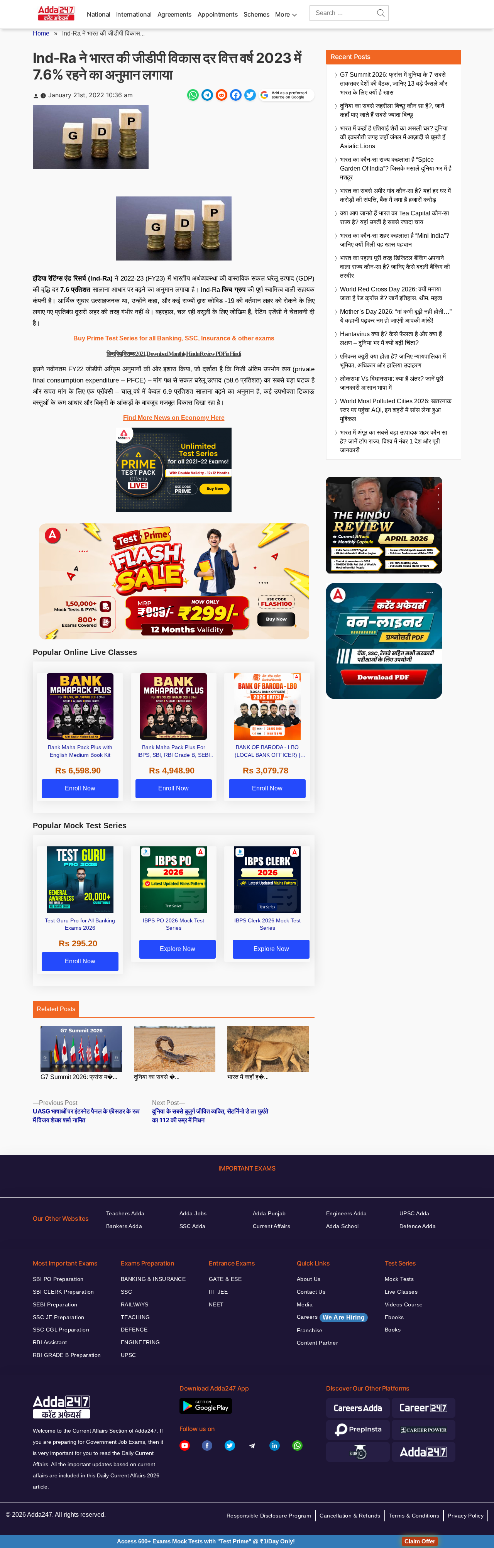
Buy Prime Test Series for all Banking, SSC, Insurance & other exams (173, 338)
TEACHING (135, 1317)
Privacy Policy (466, 1515)
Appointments (218, 14)
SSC (126, 1292)
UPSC (128, 1355)
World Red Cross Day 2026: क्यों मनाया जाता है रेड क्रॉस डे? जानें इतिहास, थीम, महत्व (391, 293)
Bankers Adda (124, 1226)
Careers (331, 1317)
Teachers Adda (125, 1213)
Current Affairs (271, 1226)
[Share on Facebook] (236, 95)
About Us (308, 1279)
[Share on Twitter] (250, 95)
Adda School (342, 1226)
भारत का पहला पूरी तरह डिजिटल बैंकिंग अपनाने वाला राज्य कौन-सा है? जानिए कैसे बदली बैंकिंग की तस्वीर (395, 267)
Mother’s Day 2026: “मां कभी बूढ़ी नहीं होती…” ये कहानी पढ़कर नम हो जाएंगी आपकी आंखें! (396, 316)
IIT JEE (218, 1292)
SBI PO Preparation (58, 1279)
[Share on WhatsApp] (193, 95)
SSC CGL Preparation (61, 1329)
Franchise (310, 1330)
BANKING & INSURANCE (153, 1279)
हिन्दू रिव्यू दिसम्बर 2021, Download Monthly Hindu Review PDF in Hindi (173, 353)
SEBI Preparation (55, 1304)
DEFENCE (134, 1329)
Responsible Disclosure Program (269, 1515)
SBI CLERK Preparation (63, 1292)
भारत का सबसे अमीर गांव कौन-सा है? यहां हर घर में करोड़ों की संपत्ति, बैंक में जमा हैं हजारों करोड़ (395, 195)
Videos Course (404, 1304)
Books (393, 1329)
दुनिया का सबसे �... (156, 1077)
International (134, 14)
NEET (216, 1304)
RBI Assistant (50, 1342)
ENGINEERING (140, 1342)
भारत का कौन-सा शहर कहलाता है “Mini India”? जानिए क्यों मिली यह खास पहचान (394, 240)
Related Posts (56, 1009)
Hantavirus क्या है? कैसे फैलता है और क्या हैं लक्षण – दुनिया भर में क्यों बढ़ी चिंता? (391, 338)
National (98, 14)
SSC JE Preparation (59, 1317)
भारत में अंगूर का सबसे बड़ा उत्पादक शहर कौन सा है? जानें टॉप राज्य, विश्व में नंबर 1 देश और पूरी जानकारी (393, 441)
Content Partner (317, 1343)
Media (305, 1304)
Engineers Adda (346, 1213)
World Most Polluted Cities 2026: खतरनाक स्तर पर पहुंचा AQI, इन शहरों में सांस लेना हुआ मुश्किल (396, 410)
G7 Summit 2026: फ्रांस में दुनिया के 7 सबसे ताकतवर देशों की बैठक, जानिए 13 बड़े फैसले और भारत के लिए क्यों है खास (393, 83)
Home (41, 33)
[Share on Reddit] (221, 95)
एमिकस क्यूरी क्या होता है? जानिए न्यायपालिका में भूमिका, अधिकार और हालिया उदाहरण (393, 361)
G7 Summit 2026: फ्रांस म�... (79, 1077)
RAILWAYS (134, 1304)
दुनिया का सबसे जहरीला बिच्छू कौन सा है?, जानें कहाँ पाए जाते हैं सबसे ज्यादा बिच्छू (392, 110)
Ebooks (394, 1317)
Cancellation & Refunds (350, 1515)
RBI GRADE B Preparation (67, 1355)
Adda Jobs (193, 1213)
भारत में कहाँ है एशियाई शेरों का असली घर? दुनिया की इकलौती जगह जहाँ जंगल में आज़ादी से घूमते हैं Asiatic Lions (394, 137)
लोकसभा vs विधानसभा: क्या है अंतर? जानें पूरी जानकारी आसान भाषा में (391, 383)
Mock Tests (399, 1279)
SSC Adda (192, 1226)
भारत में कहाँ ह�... (248, 1077)
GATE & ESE (225, 1279)
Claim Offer (419, 1541)
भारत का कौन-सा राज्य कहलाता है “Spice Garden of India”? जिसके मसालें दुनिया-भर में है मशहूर (396, 168)
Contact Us (311, 1292)
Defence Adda (417, 1226)
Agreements (174, 14)
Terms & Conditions (414, 1515)
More (282, 14)
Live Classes (401, 1292)
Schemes (256, 14)
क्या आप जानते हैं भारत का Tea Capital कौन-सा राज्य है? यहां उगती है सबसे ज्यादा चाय (394, 217)
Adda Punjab (269, 1213)
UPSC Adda (414, 1213)
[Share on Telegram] (207, 95)
